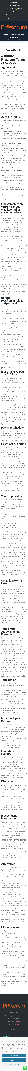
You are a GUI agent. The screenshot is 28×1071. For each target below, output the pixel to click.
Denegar (14, 1060)
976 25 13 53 (15, 1024)
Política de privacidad (18, 1068)
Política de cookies (8, 1068)
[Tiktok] (17, 1029)
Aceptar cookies (14, 1055)
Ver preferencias (14, 1064)
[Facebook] (11, 1029)
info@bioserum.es (15, 1021)
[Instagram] (14, 1029)
